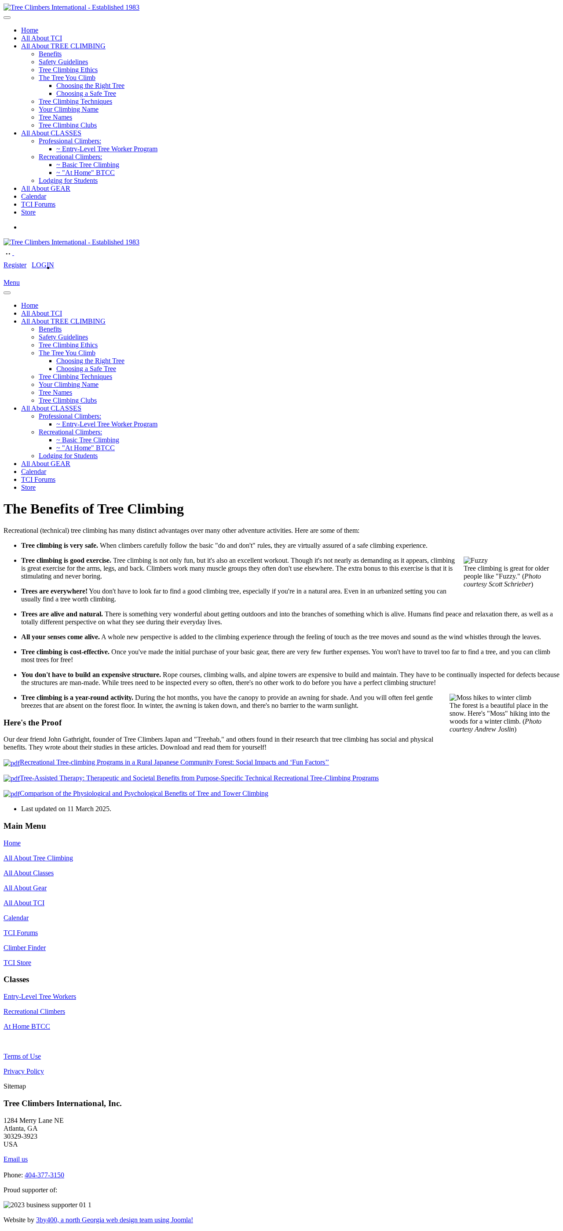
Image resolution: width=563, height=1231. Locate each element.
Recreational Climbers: (70, 156)
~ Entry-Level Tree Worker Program (106, 149)
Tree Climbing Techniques (75, 101)
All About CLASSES (51, 133)
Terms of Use (22, 1056)
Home (29, 30)
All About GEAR (45, 188)
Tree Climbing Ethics (68, 69)
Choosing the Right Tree (90, 85)
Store (28, 212)
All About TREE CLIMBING (63, 46)
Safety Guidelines (63, 62)
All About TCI (41, 38)
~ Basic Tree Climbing (87, 164)
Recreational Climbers (34, 1011)
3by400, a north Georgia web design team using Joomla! (114, 1220)
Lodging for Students (68, 180)
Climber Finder (25, 947)
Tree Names (55, 117)
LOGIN (43, 265)
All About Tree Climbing (38, 858)
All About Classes (29, 873)
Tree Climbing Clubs (68, 125)
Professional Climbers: (70, 141)
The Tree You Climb (67, 77)
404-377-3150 (44, 1175)
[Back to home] (71, 7)
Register (15, 265)
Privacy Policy (24, 1071)
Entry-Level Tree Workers (40, 996)
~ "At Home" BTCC (85, 172)
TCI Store (17, 962)
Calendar (33, 196)
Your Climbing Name (69, 109)
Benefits (50, 54)
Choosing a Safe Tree (86, 93)
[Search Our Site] (18, 252)
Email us (16, 1159)
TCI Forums (38, 204)
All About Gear (25, 888)
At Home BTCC (27, 1026)
